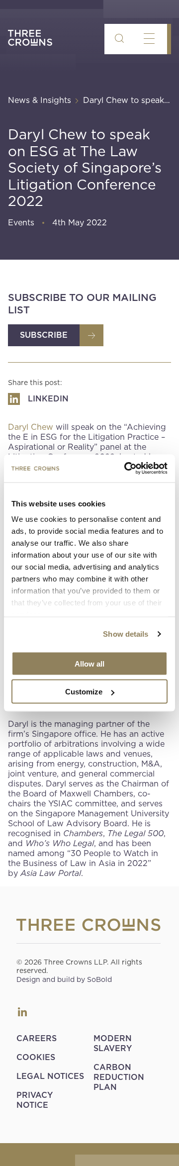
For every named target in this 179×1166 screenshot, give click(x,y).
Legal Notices (50, 1076)
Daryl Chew (30, 427)
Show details (125, 634)
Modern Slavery (112, 1043)
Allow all (89, 663)
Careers (36, 1038)
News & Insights (39, 100)
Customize (83, 691)
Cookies (35, 1057)
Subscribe (44, 335)
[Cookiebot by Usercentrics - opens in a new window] (126, 468)
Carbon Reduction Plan (118, 1077)
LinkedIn (22, 1012)
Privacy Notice (34, 1100)
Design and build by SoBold (64, 979)
